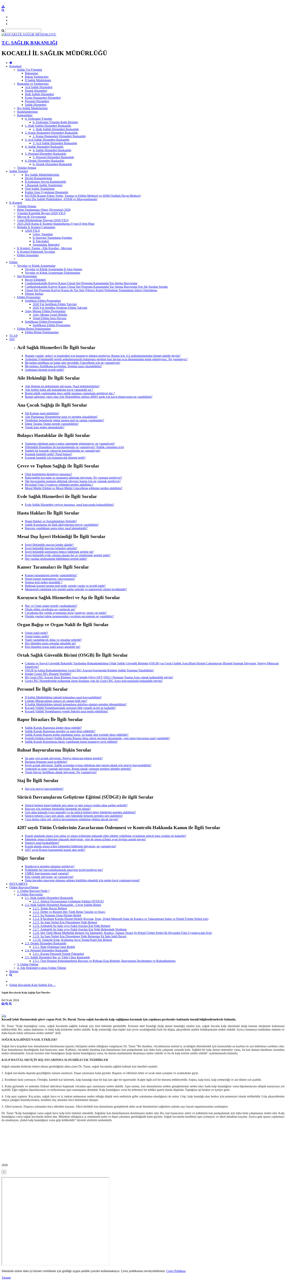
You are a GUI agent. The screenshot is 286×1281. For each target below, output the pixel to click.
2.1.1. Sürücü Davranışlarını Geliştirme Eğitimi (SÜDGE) (68, 901)
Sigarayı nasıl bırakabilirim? (42, 842)
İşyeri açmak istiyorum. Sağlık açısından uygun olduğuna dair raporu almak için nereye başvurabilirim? (88, 765)
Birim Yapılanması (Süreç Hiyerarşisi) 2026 (43, 209)
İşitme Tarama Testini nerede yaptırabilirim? (52, 423)
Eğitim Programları (28, 297)
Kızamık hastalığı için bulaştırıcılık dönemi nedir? (55, 457)
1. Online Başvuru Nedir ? (33, 890)
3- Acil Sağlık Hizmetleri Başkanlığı (47, 139)
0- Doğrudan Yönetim (38, 118)
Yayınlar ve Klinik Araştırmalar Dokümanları (52, 272)
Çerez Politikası (176, 1271)
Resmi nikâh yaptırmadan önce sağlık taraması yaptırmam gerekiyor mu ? (70, 393)
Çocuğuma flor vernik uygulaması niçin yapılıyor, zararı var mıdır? (66, 612)
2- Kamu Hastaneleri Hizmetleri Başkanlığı (51, 132)
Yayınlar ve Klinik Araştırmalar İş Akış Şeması (53, 269)
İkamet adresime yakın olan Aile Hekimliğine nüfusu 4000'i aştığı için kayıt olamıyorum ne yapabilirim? (88, 396)
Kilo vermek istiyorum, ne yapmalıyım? (49, 876)
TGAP (13, 335)
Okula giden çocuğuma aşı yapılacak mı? (50, 609)
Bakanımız (31, 73)
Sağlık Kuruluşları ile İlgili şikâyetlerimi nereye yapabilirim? (62, 524)
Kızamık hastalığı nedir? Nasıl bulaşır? (48, 454)
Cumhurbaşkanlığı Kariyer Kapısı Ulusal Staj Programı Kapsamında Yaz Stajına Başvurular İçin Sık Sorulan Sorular (96, 286)
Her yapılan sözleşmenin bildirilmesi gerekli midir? (56, 558)
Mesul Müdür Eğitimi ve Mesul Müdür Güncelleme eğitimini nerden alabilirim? (73, 488)
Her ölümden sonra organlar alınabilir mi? (50, 643)
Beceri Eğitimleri (35, 279)
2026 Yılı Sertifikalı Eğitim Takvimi (55, 304)
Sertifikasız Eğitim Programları (44, 321)
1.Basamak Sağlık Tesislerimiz (43, 185)
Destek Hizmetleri (36, 90)
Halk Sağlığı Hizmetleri (39, 94)
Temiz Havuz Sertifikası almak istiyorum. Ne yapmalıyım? (61, 772)
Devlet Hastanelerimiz (38, 178)
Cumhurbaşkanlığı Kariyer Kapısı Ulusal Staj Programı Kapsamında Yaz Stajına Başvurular (81, 283)
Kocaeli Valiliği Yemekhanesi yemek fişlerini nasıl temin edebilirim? (66, 711)
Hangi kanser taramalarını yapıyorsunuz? (50, 578)
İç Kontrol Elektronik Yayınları (36, 251)
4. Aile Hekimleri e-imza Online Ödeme (41, 968)
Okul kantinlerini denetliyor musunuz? (48, 474)
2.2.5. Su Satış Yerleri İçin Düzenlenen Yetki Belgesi (65, 922)
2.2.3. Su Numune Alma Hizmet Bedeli (57, 915)
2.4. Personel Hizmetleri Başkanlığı (46, 950)
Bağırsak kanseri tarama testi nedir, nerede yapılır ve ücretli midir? (65, 585)
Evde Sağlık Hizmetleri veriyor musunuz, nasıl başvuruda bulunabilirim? (69, 504)
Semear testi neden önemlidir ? (43, 582)
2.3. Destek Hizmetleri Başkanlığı (45, 943)
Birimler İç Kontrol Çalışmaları (36, 227)
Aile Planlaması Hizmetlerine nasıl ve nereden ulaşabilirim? (61, 416)
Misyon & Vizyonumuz (31, 216)
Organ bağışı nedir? (37, 636)
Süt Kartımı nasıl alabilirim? (42, 413)
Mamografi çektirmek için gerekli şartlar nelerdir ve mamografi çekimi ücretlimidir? (76, 589)
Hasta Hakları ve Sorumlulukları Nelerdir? (51, 521)
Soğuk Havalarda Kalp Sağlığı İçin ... (32, 985)
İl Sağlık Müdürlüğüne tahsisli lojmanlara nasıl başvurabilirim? (63, 697)
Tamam (6, 1277)
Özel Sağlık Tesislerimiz (40, 188)
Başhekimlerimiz (27, 111)
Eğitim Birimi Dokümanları (34, 328)
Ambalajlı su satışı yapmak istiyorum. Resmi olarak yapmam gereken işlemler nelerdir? (78, 768)
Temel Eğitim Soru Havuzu (49, 318)
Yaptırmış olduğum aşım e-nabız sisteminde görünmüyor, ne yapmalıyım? (70, 443)
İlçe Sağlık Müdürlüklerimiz (42, 174)
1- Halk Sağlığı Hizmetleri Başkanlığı (48, 125)
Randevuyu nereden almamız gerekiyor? (50, 866)
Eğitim (13, 262)
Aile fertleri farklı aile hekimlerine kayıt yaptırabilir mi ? (59, 389)
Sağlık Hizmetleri (35, 104)
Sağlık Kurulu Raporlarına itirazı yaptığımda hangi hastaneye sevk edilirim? (71, 741)
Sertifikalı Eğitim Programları (43, 300)
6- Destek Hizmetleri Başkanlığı (44, 160)
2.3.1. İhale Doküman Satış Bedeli (54, 946)
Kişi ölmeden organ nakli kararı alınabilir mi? (52, 646)
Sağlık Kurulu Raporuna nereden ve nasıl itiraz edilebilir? (60, 731)
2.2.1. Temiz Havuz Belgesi (50, 908)
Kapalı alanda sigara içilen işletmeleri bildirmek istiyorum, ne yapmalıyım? (70, 846)
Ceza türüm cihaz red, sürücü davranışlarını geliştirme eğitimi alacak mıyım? (71, 819)
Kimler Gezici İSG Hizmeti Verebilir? (48, 674)
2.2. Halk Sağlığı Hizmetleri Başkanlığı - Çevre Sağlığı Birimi (63, 904)
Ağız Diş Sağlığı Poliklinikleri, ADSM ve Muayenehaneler (61, 199)
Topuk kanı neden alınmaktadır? (44, 427)
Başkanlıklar (24, 115)
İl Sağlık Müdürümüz (38, 80)
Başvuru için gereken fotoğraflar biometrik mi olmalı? (58, 808)
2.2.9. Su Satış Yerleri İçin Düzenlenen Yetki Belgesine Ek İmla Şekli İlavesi (79, 936)
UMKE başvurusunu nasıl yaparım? (47, 873)
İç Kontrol (15, 202)
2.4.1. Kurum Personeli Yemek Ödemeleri (58, 954)
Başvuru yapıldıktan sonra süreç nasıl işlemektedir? (56, 528)
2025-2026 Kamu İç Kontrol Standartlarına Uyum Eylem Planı (55, 223)
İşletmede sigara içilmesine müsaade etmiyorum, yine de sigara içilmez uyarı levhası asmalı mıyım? (85, 839)
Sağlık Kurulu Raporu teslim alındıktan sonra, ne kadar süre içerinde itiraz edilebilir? (76, 734)
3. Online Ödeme (27, 964)
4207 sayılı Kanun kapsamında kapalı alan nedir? (55, 849)
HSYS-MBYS (18, 884)
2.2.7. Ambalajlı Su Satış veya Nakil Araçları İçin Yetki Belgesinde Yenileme (80, 929)
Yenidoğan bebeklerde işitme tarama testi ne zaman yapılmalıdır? (64, 420)
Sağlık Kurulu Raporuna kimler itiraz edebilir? (53, 727)
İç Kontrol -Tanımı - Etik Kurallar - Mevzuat (44, 248)
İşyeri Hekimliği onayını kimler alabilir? (49, 544)
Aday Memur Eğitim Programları (45, 311)
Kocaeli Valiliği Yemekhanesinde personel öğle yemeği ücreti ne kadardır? (70, 708)
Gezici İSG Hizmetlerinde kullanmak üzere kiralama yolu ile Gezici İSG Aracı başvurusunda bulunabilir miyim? (94, 680)
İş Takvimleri (41, 241)
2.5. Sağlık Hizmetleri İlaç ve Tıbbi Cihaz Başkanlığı (57, 957)
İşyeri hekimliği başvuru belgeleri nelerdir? (51, 548)
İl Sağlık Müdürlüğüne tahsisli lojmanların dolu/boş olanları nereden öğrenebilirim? (76, 704)
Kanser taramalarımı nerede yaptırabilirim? (51, 575)
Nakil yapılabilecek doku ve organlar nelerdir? (53, 639)
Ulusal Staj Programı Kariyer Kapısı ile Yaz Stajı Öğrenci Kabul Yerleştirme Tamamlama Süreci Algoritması (91, 290)
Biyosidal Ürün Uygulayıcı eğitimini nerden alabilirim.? (59, 484)
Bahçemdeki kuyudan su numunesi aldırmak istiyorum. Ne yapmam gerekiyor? (73, 477)
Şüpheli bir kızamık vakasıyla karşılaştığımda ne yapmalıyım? (62, 450)
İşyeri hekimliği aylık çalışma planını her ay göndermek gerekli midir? (68, 555)
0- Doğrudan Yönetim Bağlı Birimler (55, 122)
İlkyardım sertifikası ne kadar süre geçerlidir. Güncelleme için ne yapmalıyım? (72, 362)
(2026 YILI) (32, 230)
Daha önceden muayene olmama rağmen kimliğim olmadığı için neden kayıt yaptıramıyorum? (82, 880)
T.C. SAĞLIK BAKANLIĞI (29, 42)
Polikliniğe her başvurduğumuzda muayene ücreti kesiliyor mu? (64, 870)
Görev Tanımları (43, 234)
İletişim (13, 971)
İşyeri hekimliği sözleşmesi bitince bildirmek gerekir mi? (59, 551)
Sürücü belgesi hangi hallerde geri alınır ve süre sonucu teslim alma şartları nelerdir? (76, 805)
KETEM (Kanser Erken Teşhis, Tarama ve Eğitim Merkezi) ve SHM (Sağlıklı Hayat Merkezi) (83, 195)
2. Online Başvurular (30, 894)
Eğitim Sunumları (28, 255)
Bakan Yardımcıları (36, 76)
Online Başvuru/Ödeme (24, 887)
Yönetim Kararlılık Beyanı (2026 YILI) (41, 213)
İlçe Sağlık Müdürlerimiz (32, 108)
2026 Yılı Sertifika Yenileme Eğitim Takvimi (60, 307)
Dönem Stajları (34, 293)
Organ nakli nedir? (36, 632)
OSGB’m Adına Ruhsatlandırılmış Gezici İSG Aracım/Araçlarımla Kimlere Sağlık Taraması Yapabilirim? (89, 670)
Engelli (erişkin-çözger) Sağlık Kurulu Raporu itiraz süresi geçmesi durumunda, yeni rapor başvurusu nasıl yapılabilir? (97, 738)
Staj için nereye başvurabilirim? (44, 788)
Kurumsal (15, 66)
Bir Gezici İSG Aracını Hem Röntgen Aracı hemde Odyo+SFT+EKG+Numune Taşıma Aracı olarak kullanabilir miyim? (99, 677)
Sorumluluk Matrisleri (46, 244)
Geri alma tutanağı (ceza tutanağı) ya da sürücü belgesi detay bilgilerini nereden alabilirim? (80, 812)
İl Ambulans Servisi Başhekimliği (45, 181)
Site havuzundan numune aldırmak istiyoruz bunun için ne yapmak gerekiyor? (73, 481)
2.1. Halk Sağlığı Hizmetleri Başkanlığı (49, 898)
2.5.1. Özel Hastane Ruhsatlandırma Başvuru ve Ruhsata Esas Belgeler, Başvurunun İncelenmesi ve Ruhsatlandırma (104, 960)
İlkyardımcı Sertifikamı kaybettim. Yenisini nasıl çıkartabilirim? (63, 366)
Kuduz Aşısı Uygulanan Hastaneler (46, 192)
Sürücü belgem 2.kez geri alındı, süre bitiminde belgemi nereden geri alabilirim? (74, 815)
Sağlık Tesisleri (18, 171)
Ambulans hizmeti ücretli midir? (44, 369)
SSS (12, 339)
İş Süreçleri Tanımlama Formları (52, 237)
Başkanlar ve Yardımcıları (33, 83)
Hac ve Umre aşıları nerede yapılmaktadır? (51, 605)
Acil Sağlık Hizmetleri (38, 87)
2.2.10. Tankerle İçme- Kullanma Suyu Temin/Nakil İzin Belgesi (72, 940)
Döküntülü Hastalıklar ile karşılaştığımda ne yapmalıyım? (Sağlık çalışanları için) (74, 447)
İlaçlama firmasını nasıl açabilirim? (46, 761)
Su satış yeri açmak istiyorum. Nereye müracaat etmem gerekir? (64, 758)
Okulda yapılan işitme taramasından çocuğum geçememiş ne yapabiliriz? (69, 616)
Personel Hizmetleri (37, 101)
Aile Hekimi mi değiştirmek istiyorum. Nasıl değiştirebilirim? (62, 386)
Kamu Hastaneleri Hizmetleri (43, 97)
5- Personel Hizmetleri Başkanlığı (45, 153)
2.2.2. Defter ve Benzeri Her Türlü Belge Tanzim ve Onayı (69, 912)
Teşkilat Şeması (26, 167)
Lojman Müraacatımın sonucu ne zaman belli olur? (56, 701)
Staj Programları (27, 276)
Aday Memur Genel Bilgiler (50, 314)
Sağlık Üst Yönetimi (29, 69)
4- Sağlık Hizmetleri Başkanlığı (44, 146)
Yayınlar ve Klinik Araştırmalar (36, 265)
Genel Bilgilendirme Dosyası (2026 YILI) (42, 220)
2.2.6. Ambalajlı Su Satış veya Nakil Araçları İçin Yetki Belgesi (71, 926)
